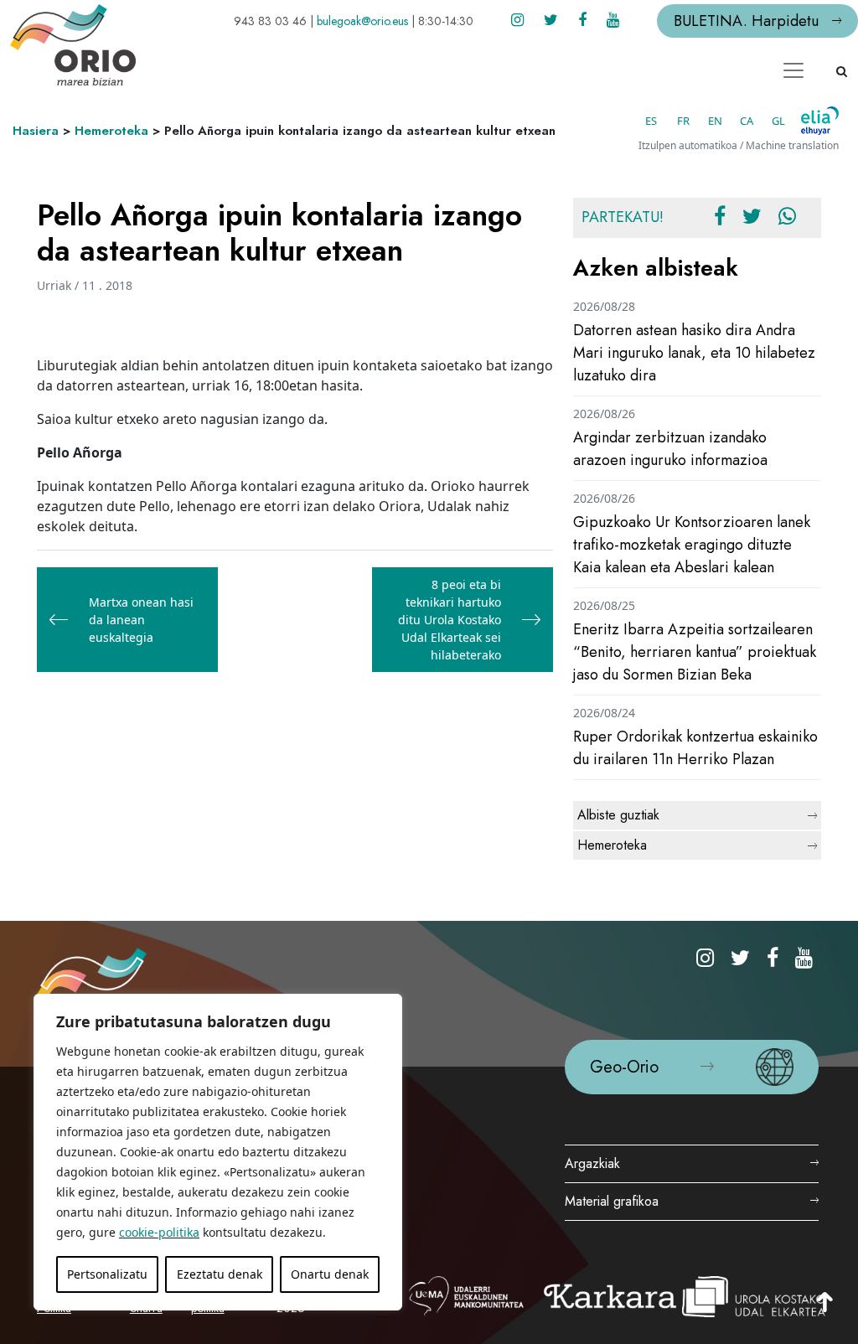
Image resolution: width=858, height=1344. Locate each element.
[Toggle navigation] (793, 70)
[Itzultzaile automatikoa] (820, 121)
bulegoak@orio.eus (362, 21)
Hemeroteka (111, 130)
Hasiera (36, 130)
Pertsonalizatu (107, 1274)
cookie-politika (159, 1232)
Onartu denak (330, 1274)
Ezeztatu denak (219, 1274)
